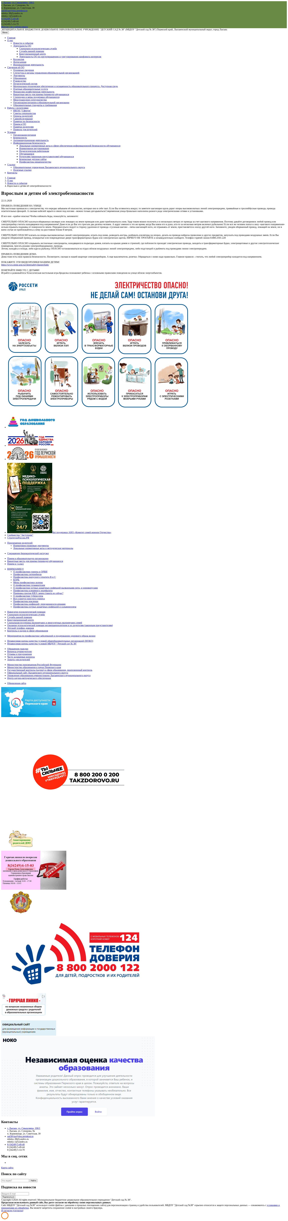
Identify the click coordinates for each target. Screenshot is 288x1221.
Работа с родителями (17, 108)
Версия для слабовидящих (14, 26)
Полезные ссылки (22, 170)
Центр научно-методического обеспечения (29, 678)
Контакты (12, 172)
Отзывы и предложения (19, 654)
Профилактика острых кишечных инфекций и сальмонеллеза (44, 606)
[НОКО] (78, 1115)
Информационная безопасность (29, 143)
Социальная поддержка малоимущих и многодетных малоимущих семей (44, 622)
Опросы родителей (23, 116)
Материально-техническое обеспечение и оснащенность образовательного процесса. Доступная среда (65, 86)
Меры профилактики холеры (28, 582)
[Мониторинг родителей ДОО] (20, 849)
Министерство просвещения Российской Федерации (34, 664)
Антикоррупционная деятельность (31, 140)
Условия (11, 132)
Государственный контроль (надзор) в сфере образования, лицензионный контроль (49, 670)
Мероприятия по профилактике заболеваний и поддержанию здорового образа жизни (51, 636)
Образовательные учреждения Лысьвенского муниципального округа (49, 167)
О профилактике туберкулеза (28, 596)
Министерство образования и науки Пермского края (34, 667)
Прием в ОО (19, 124)
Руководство (19, 81)
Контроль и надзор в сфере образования (27, 630)
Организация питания (24, 135)
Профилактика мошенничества (35, 162)
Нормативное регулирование (34, 148)
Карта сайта (7, 1167)
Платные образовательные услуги (30, 89)
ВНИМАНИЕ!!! (15, 569)
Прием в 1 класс (15, 564)
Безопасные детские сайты (32, 159)
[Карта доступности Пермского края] (31, 716)
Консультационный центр (32, 54)
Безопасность (20, 137)
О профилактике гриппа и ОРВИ (30, 571)
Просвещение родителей (20, 543)
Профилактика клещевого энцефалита (32, 590)
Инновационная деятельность (28, 64)
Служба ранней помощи (31, 51)
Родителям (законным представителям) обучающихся (46, 156)
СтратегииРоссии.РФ (18, 537)
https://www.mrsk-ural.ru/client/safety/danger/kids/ (25, 265)
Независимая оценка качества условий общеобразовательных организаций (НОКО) (50, 641)
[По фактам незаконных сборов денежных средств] (23, 1019)
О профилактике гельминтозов (29, 585)
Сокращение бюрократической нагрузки (28, 553)
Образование (20, 78)
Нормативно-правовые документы (31, 545)
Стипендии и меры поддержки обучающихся (36, 97)
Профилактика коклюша (25, 601)
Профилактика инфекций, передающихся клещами (39, 604)
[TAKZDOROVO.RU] (78, 825)
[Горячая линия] (33, 889)
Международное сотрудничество (30, 100)
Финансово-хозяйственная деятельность (33, 91)
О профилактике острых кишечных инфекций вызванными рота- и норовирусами (55, 588)
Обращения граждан (17, 648)
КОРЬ (16, 579)
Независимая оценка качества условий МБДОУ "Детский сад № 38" (42, 643)
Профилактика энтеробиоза (27, 574)
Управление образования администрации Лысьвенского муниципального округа (48, 675)
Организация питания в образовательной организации (41, 102)
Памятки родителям (23, 127)
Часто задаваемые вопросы (21, 657)
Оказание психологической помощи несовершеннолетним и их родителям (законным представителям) (60, 625)
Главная (11, 37)
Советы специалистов (24, 113)
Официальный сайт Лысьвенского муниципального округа (37, 672)
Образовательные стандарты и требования (35, 105)
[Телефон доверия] (78, 991)
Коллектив (18, 59)
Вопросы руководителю (19, 651)
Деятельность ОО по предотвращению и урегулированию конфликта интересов (60, 56)
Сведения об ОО (15, 67)
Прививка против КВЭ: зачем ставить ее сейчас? (38, 593)
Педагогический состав (25, 83)
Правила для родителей (25, 129)
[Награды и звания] (20, 912)
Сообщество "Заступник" (20, 535)
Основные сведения (23, 70)
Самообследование (23, 118)
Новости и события (23, 43)
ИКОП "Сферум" (22, 110)
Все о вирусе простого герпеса (29, 598)
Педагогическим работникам (34, 151)
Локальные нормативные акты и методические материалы (43, 548)
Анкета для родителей (18, 659)
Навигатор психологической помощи (26, 612)
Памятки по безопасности (26, 121)
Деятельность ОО (22, 46)
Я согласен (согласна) (12, 1210)
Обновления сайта (16, 683)
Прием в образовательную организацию (27, 558)
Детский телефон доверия (20, 628)
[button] (17, 2)
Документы (19, 75)
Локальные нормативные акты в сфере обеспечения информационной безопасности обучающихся (69, 145)
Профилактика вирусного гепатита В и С (34, 577)
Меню (5, 32)
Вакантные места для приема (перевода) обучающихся (41, 94)
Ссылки (11, 164)
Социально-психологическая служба (38, 48)
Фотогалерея (19, 62)
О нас (10, 40)
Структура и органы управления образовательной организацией (46, 73)
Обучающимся (26, 154)
